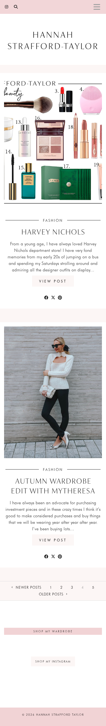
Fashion (53, 220)
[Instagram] (6, 6)
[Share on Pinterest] (60, 297)
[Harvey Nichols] (53, 143)
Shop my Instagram (53, 661)
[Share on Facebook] (46, 297)
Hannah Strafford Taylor (60, 715)
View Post (53, 281)
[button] (98, 7)
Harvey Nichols (53, 233)
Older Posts (52, 594)
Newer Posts (27, 587)
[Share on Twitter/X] (53, 297)
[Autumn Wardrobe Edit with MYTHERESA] (53, 392)
